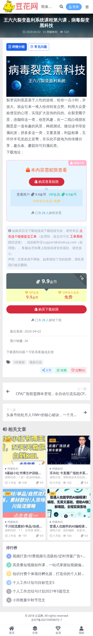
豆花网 (39, 616)
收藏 (64, 370)
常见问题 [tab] (40, 46)
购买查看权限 (48, 182)
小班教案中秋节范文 (29, 599)
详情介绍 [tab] (18, 46)
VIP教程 (19, 362)
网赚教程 (52, 32)
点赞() (80, 370)
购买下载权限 (48, 309)
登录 (75, 7)
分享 (48, 370)
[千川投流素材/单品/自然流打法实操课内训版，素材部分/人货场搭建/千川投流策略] (24, 503)
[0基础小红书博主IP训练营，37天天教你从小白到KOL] (24, 450)
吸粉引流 (36, 362)
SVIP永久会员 (70, 292)
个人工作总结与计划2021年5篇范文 (41, 591)
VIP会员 (34, 292)
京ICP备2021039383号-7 (46, 620)
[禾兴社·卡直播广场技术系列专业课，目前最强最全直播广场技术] (68, 450)
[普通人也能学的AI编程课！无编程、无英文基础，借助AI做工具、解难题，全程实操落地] (68, 503)
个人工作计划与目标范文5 (33, 582)
